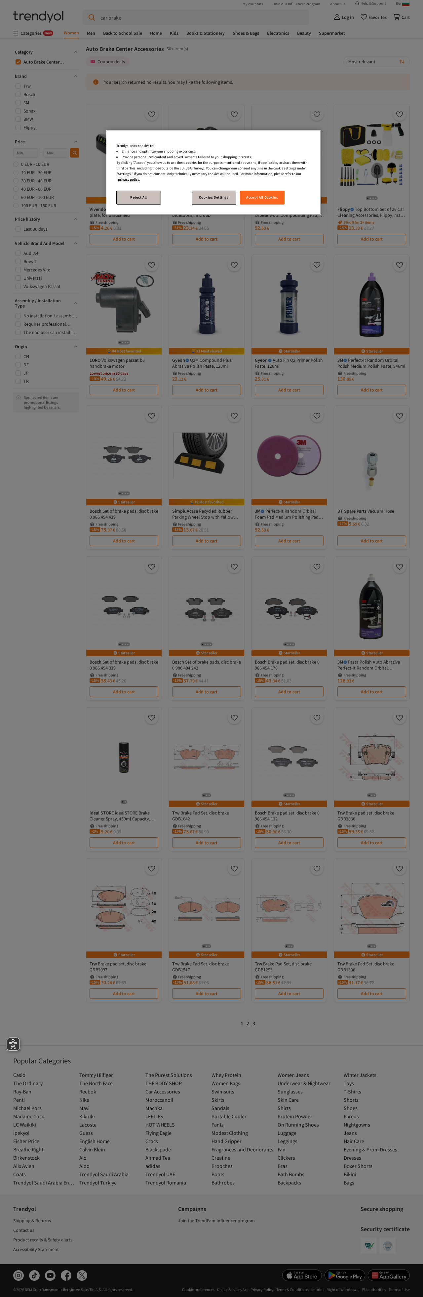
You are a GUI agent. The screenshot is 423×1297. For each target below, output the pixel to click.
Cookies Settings (213, 197)
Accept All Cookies (262, 197)
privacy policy (128, 179)
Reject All (138, 197)
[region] (213, 172)
